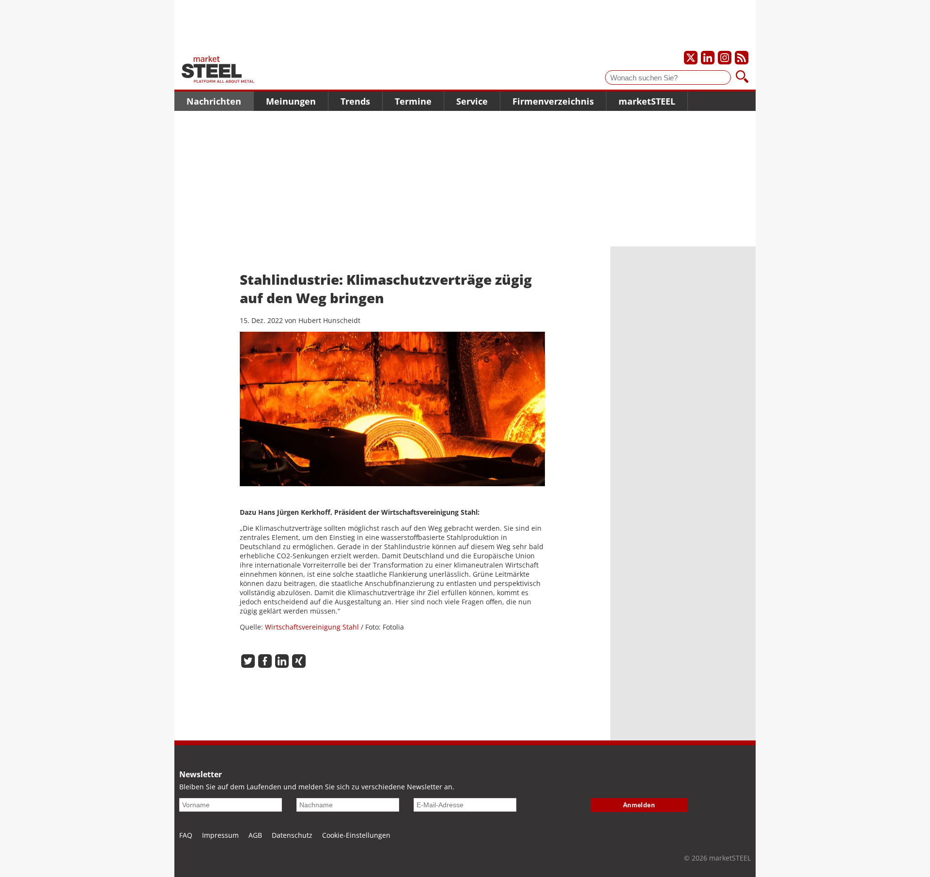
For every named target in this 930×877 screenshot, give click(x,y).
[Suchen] (742, 77)
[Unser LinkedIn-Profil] (707, 57)
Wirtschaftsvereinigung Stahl (312, 626)
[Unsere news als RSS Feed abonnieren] (741, 57)
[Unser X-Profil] (691, 57)
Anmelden (639, 805)
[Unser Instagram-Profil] (724, 57)
